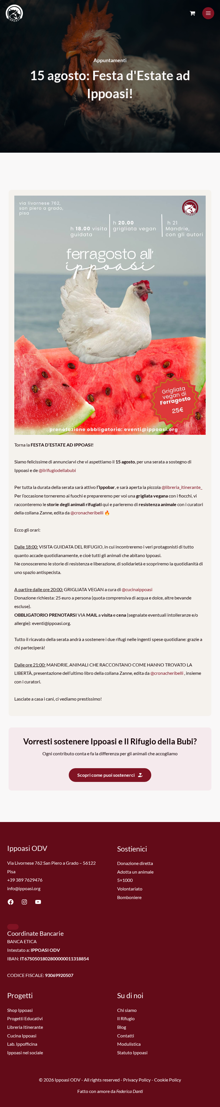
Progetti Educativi (25, 1018)
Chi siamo (127, 1010)
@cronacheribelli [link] (86, 512)
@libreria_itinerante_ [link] (182, 487)
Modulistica (129, 1044)
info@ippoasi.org (23, 888)
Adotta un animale (135, 871)
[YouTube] (38, 903)
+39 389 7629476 (24, 879)
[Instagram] (24, 903)
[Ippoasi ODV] (14, 13)
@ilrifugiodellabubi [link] (57, 470)
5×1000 (125, 880)
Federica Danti (129, 1091)
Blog (121, 1027)
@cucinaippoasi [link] (137, 589)
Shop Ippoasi (20, 1010)
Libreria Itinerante (25, 1027)
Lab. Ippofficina (22, 1044)
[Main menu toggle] (208, 13)
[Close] (13, 927)
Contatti (125, 1035)
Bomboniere (129, 897)
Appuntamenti (110, 60)
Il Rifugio (126, 1018)
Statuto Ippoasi (132, 1052)
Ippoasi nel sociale (25, 1052)
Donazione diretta (135, 863)
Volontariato (129, 888)
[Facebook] (10, 903)
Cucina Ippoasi (21, 1035)
